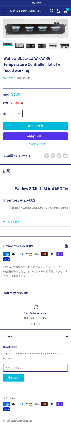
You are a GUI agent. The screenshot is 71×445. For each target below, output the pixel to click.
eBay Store (35, 2)
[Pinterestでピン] (53, 155)
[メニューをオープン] (5, 11)
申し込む (13, 377)
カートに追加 (35, 125)
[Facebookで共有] (46, 155)
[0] (65, 11)
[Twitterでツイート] (59, 155)
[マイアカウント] (58, 11)
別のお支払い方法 (35, 144)
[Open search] (52, 11)
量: (5, 113)
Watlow (8, 78)
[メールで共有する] (65, 155)
